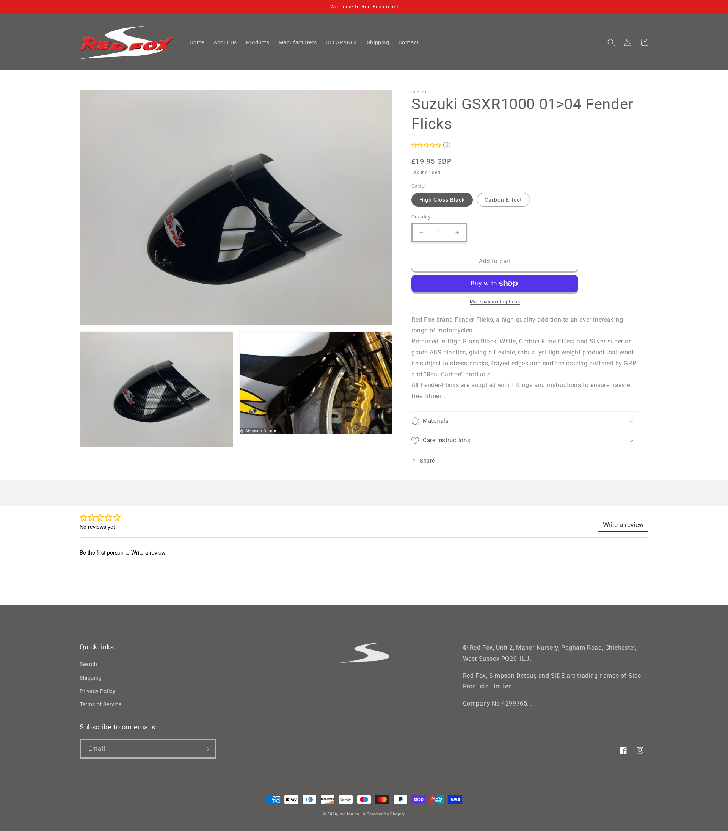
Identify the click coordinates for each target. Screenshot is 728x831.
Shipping (91, 678)
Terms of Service (101, 704)
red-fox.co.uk (353, 814)
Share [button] (427, 461)
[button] (611, 42)
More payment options (495, 301)
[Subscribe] (206, 749)
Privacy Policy (97, 691)
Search (88, 664)
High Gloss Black (442, 200)
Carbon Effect (503, 200)
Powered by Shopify (386, 814)
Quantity (420, 217)
